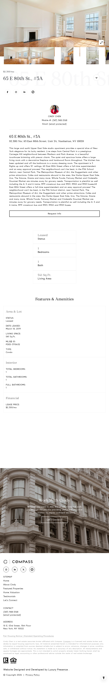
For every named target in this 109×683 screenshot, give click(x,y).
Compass (67, 641)
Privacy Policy (33, 675)
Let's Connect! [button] (54, 519)
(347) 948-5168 (59, 120)
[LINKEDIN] (24, 92)
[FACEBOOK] (7, 92)
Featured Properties (13, 588)
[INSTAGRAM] (16, 92)
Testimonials (9, 596)
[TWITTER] (23, 569)
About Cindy (9, 584)
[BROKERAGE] (33, 92)
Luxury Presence (58, 669)
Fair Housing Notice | (13, 636)
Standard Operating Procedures (39, 636)
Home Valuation (11, 592)
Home (6, 580)
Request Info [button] (54, 213)
